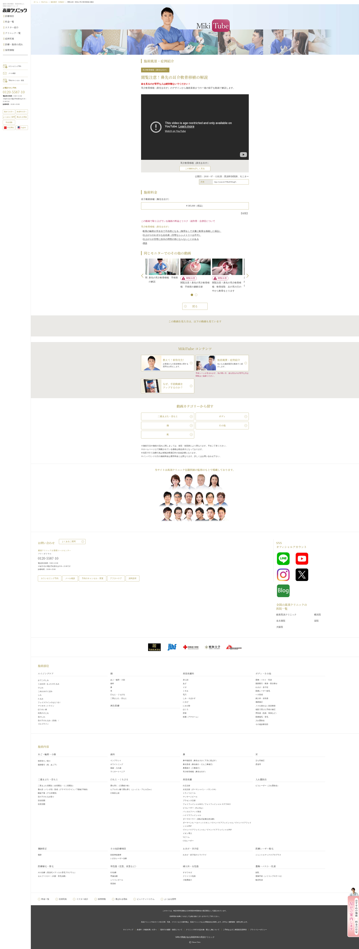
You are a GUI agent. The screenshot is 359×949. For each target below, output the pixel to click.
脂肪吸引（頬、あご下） (48, 765)
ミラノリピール (189, 793)
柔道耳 (258, 764)
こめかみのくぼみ (45, 691)
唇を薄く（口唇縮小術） (120, 786)
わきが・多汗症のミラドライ (195, 855)
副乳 (257, 872)
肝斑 (185, 713)
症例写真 (9, 38)
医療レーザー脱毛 (263, 691)
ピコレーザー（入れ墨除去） (267, 786)
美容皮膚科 (188, 673)
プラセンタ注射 (189, 800)
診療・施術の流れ (14, 44)
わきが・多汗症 (262, 687)
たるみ (40, 699)
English (23, 128)
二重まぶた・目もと (118, 698)
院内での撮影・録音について (171, 930)
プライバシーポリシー (258, 930)
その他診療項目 (262, 724)
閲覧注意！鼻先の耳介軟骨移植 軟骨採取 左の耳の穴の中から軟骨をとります (220, 286)
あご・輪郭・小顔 (117, 680)
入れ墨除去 (260, 720)
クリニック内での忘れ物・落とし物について (202, 930)
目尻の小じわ (43, 713)
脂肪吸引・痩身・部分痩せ (266, 683)
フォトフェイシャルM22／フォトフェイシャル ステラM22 (207, 804)
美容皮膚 (187, 779)
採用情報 (9, 50)
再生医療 (114, 705)
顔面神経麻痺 (115, 855)
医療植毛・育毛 (262, 717)
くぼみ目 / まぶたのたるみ (48, 684)
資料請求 (132, 578)
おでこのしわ (43, 680)
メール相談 (11, 73)
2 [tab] (196, 295)
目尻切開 (41, 804)
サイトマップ (128, 930)
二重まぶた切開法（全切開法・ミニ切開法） (56, 786)
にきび (185, 702)
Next (247, 276)
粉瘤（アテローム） (191, 717)
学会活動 (9, 122)
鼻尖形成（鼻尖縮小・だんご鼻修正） (198, 764)
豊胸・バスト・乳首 (264, 680)
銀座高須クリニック (286, 614)
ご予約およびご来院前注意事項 (235, 930)
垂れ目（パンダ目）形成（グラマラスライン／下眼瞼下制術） (63, 789)
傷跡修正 (259, 702)
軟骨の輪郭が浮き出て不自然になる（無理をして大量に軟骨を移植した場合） (182, 231)
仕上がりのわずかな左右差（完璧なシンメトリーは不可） (172, 235)
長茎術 (113, 883)
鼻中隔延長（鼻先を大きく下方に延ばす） (200, 760)
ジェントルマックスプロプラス (268, 855)
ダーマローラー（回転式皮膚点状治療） (199, 819)
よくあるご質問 (69, 541)
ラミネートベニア (117, 772)
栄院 (316, 621)
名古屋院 (280, 621)
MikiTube (44, 2)
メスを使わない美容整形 (266, 706)
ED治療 (113, 872)
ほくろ (185, 709)
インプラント (115, 760)
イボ (185, 687)
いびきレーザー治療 (118, 858)
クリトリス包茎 (189, 876)
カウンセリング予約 (14, 66)
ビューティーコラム (146, 899)
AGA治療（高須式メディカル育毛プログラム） (57, 872)
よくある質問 (170, 899)
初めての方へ (9, 112)
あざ (185, 683)
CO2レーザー (188, 841)
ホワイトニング (116, 764)
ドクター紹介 (12, 27)
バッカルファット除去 (192, 812)
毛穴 (185, 695)
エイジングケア (46, 673)
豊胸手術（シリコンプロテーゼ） (269, 876)
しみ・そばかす (189, 698)
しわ (40, 695)
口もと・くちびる (117, 695)
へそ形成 (259, 695)
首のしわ (41, 717)
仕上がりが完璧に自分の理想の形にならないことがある (171, 239)
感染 (145, 243)
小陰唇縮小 (187, 880)
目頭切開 (41, 800)
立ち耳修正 (260, 760)
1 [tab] (192, 295)
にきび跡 (186, 706)
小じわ (40, 688)
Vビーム (186, 837)
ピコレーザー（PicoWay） (193, 808)
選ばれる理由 (22, 117)
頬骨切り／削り (44, 761)
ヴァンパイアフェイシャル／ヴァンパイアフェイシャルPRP (207, 830)
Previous (143, 276)
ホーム (36, 2)
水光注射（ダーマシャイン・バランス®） (200, 789)
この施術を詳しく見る (195, 169)
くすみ (185, 691)
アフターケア (116, 578)
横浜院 (317, 614)
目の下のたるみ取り (46, 797)
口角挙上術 (114, 793)
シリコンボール (116, 880)
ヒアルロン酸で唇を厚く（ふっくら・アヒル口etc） (131, 789)
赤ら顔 (185, 680)
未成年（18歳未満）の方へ (147, 930)
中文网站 (10, 128)
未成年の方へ (22, 112)
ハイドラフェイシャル (192, 815)
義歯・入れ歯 (115, 768)
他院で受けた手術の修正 (266, 709)
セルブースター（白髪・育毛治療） (52, 876)
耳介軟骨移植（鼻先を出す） (195, 772)
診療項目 (9, 16)
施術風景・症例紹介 (58, 2)
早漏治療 (114, 876)
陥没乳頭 (259, 880)
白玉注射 (186, 786)
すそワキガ (187, 872)
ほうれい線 (42, 709)
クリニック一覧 (13, 33)
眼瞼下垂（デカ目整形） (48, 793)
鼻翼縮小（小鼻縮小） (192, 768)
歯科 (112, 683)
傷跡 (40, 855)
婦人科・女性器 (262, 698)
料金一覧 (9, 21)
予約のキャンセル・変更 (16, 80)
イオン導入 (187, 833)
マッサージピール (190, 797)
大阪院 (279, 627)
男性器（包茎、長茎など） (266, 713)
